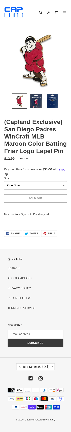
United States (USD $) (34, 366)
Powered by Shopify (44, 419)
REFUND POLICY (19, 298)
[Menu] (65, 12)
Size (6, 178)
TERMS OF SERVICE (22, 308)
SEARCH (14, 268)
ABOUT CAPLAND (20, 278)
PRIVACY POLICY (19, 288)
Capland (29, 419)
